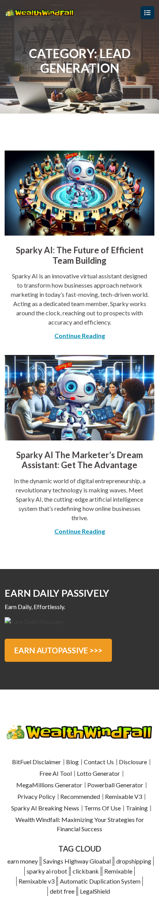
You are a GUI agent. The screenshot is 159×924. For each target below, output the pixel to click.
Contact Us (99, 761)
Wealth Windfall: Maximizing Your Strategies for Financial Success (79, 824)
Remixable (118, 871)
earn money (22, 861)
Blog (72, 761)
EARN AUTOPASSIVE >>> (58, 650)
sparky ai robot (47, 871)
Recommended (80, 796)
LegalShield (95, 891)
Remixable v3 (36, 881)
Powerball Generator (115, 784)
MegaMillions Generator (49, 784)
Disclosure (133, 761)
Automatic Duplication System (100, 881)
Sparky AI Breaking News (45, 808)
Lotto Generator (98, 773)
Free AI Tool (55, 773)
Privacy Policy (36, 796)
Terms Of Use (102, 808)
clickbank (86, 871)
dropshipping (133, 861)
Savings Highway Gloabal (77, 861)
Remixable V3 (123, 796)
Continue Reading (79, 335)
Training (137, 808)
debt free (62, 891)
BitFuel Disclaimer (36, 761)
